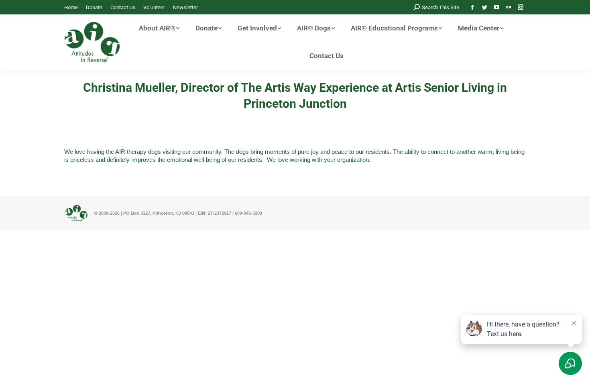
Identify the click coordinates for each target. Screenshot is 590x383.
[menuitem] (71, 7)
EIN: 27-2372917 (214, 213)
